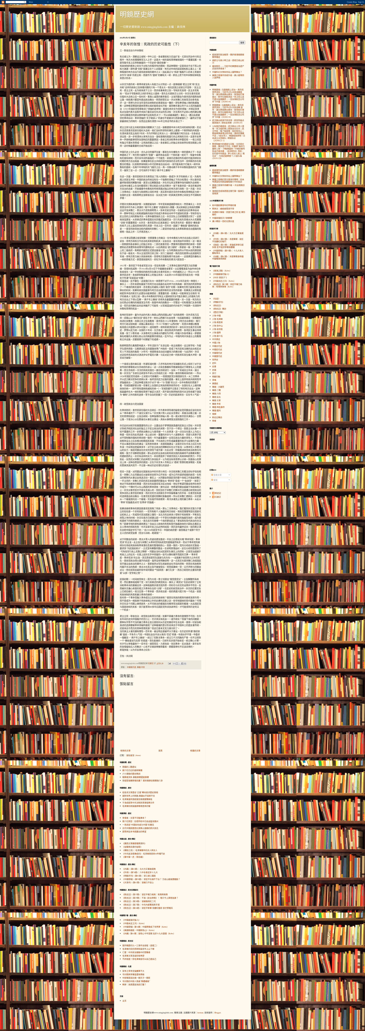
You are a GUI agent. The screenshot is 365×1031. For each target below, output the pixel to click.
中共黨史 (216, 339)
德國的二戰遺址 (129, 766)
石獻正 (218, 497)
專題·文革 (216, 400)
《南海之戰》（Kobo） (222, 270)
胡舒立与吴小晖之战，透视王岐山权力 (228, 61)
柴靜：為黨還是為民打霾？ (134, 984)
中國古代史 (217, 346)
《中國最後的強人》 (131, 920)
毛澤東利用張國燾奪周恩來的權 (136, 806)
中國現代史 (131, 667)
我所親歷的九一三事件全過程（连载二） (140, 945)
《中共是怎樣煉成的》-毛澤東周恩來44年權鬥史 (143, 853)
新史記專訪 (217, 417)
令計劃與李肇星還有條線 (133, 974)
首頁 (160, 750)
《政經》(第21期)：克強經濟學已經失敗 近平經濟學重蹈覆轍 (228, 245)
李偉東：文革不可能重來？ (134, 817)
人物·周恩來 (217, 322)
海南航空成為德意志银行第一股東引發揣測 (228, 192)
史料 (214, 363)
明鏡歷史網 (137, 14)
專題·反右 (216, 397)
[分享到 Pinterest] (185, 663)
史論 (214, 369)
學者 (214, 420)
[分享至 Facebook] (182, 663)
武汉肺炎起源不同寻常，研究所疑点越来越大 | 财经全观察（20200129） (228, 121)
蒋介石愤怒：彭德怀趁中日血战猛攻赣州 (140, 821)
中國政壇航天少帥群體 (222, 218)
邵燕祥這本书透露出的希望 (134, 831)
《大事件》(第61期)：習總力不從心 (138, 882)
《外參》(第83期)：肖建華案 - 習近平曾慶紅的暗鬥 (227, 240)
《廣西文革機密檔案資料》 (134, 843)
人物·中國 (216, 315)
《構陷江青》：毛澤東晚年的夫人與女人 (139, 850)
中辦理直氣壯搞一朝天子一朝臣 (136, 977)
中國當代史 (217, 356)
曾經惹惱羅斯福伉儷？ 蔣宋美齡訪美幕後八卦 (142, 780)
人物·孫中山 (217, 325)
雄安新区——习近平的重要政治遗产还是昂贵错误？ (228, 67)
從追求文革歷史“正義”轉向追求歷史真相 (140, 792)
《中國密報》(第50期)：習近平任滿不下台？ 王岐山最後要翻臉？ (151, 879)
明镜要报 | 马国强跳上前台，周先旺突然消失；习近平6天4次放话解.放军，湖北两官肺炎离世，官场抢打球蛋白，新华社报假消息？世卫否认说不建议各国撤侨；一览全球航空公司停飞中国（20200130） (228, 111)
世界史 (215, 359)
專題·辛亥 (141, 667)
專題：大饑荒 (218, 386)
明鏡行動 (216, 376)
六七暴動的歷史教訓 (131, 773)
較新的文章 (125, 750)
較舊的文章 (195, 750)
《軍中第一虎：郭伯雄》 (133, 857)
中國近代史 (217, 349)
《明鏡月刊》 (218, 302)
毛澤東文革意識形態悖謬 (133, 955)
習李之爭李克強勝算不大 (133, 971)
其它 (214, 373)
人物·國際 (216, 332)
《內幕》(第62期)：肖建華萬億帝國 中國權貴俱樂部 (228, 257)
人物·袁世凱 (217, 329)
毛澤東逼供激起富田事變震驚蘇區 (137, 799)
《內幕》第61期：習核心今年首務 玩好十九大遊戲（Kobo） (148, 933)
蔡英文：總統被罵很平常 (223, 208)
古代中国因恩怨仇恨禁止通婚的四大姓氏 (140, 828)
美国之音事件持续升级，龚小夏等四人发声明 (228, 76)
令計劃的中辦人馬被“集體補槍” (136, 981)
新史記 (218, 493)
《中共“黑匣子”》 (220, 277)
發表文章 (217, 475)
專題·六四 (216, 393)
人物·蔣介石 (217, 336)
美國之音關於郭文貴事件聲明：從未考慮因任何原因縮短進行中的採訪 (228, 180)
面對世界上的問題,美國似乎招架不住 (138, 795)
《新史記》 (217, 305)
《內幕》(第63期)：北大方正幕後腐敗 (139, 869)
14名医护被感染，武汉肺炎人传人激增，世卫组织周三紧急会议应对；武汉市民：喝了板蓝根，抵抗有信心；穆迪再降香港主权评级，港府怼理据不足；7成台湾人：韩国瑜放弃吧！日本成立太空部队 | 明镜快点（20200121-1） (228, 133)
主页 (124, 1000)
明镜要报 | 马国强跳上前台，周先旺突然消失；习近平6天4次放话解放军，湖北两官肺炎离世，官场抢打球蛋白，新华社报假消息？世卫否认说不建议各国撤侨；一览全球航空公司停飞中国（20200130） (228, 95)
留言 (215, 480)
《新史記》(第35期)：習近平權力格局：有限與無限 (145, 894)
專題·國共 (216, 410)
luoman (200, 1012)
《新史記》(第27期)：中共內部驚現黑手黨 (141, 904)
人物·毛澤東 (217, 319)
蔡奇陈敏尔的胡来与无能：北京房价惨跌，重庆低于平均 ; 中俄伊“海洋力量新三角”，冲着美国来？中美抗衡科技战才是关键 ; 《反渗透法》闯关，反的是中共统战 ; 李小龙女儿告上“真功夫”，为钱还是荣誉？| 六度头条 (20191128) (228, 151)
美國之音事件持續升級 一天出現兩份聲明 (228, 186)
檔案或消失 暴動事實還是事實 (135, 777)
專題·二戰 (216, 390)
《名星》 (216, 298)
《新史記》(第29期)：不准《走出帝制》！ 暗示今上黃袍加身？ (150, 897)
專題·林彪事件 (218, 407)
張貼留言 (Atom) (133, 755)
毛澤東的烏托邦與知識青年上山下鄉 (138, 948)
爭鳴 (214, 380)
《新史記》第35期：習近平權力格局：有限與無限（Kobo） (227, 285)
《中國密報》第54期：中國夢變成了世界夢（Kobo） (145, 926)
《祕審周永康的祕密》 (132, 846)
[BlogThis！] (177, 663)
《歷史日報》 (218, 312)
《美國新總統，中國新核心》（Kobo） (139, 930)
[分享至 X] (179, 663)
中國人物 (216, 342)
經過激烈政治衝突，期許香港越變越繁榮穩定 (228, 55)
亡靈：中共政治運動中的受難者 (136, 952)
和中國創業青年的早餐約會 (224, 205)
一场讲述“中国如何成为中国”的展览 (138, 824)
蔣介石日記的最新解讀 (132, 770)
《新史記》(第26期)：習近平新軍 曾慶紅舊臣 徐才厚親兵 (147, 908)
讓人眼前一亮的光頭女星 (223, 221)
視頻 (214, 414)
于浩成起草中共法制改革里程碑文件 (138, 802)
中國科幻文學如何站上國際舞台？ (227, 72)
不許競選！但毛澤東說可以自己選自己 (139, 959)
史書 (214, 366)
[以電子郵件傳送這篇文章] (174, 663)
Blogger (217, 1012)
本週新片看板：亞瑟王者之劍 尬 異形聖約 (228, 213)
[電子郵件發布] (169, 663)
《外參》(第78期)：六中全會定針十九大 (140, 872)
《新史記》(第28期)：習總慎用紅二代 (139, 901)
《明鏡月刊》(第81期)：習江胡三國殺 (139, 875)
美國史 (215, 383)
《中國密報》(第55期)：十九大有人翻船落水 (228, 251)
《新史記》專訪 (219, 308)
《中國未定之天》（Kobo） (134, 923)
